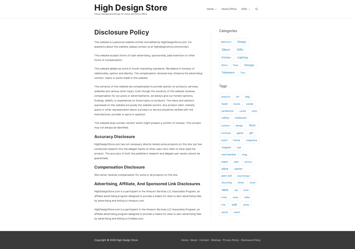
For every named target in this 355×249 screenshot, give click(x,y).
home (236, 140)
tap (236, 190)
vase (235, 197)
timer (246, 190)
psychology (243, 175)
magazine (251, 140)
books (237, 104)
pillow (225, 168)
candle (249, 104)
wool (237, 212)
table (225, 190)
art (237, 96)
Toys (242, 72)
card (254, 110)
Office (224, 65)
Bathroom (226, 42)
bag (247, 96)
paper (224, 161)
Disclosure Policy (251, 240)
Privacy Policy (231, 240)
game (240, 132)
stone (241, 182)
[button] (256, 9)
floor (252, 125)
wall (234, 204)
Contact (204, 240)
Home (184, 240)
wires (246, 204)
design (239, 125)
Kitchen (226, 57)
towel (224, 197)
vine (223, 204)
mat (239, 147)
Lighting (242, 57)
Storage (249, 65)
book (225, 103)
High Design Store (130, 7)
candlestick (227, 111)
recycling (226, 182)
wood (224, 212)
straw (252, 182)
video (247, 197)
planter (238, 168)
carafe (242, 111)
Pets (235, 65)
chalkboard (241, 117)
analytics (225, 96)
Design (241, 41)
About (193, 240)
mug (244, 154)
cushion (225, 125)
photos (248, 161)
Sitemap (216, 240)
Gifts (240, 49)
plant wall (226, 175)
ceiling (225, 117)
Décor (226, 49)
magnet (226, 147)
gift (251, 132)
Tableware (228, 72)
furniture (226, 133)
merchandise (228, 154)
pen (236, 161)
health (224, 140)
